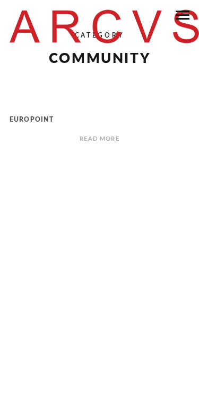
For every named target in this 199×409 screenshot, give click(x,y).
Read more (99, 139)
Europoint (32, 119)
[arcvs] (104, 26)
